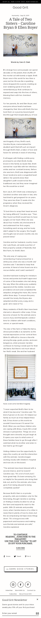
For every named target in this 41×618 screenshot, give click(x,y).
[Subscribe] (37, 613)
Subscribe (13, 594)
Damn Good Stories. (22, 569)
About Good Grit (25, 594)
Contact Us (31, 590)
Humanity (15, 15)
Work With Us (20, 590)
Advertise (9, 590)
